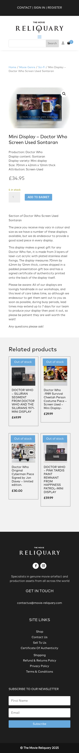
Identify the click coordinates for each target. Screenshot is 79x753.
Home (12, 67)
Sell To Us (39, 642)
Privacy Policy (39, 666)
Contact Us (39, 637)
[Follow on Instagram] (43, 566)
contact (24, 7)
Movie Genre (27, 67)
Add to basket (38, 197)
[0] (68, 43)
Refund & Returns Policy (39, 660)
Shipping (40, 655)
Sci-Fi (41, 67)
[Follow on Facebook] (36, 566)
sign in (39, 7)
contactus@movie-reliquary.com (39, 603)
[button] (64, 93)
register (55, 7)
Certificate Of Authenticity (39, 648)
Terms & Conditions (39, 671)
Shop (39, 631)
